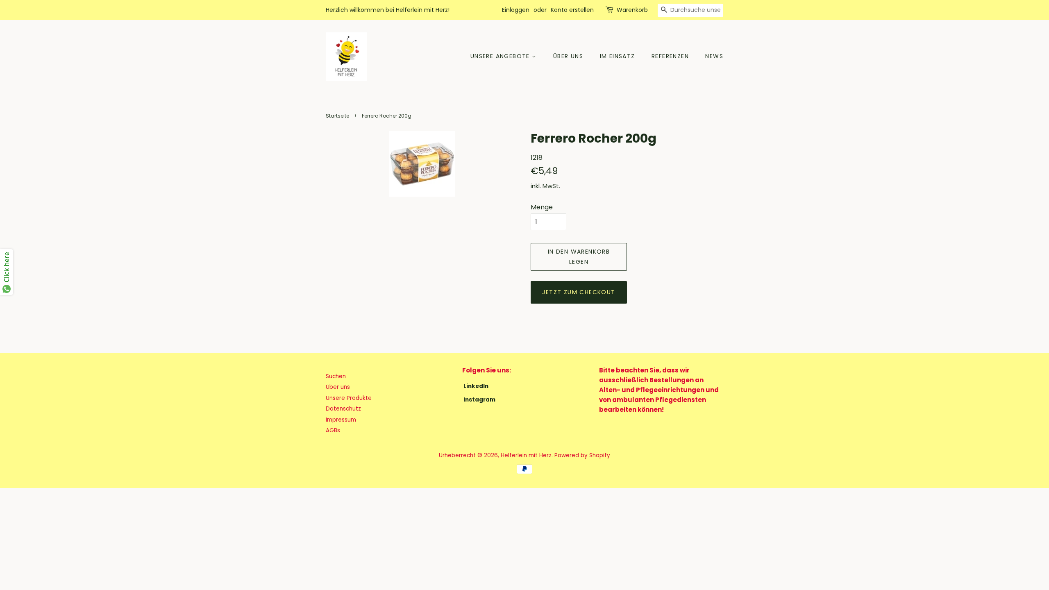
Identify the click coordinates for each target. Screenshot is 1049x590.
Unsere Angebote (501, 56)
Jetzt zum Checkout (578, 292)
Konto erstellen (572, 10)
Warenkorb (632, 10)
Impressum (341, 420)
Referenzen (670, 56)
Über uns (568, 56)
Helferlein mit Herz (526, 455)
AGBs (333, 430)
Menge (542, 207)
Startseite (337, 115)
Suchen (336, 376)
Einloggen (515, 10)
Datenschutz (343, 409)
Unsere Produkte (349, 398)
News (714, 56)
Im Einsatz (617, 56)
